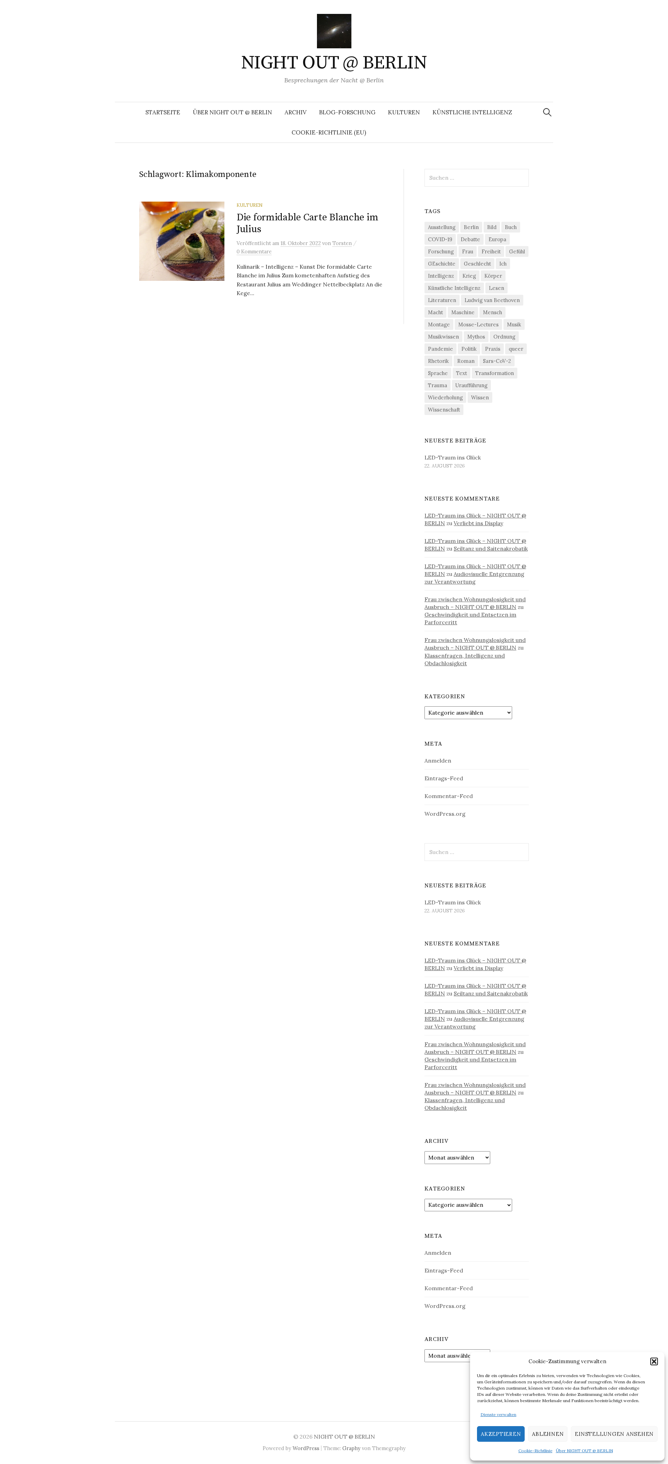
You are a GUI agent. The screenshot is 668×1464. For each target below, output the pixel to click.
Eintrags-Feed (443, 778)
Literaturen (442, 300)
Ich (503, 263)
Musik (514, 324)
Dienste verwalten (498, 1414)
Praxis (492, 348)
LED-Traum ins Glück (452, 457)
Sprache (438, 373)
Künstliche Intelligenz (472, 112)
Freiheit (491, 251)
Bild (491, 227)
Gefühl (517, 251)
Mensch (492, 312)
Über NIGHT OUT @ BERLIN (584, 1450)
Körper (493, 276)
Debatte (470, 239)
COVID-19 (440, 239)
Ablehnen (548, 1434)
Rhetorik (438, 361)
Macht (435, 312)
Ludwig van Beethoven (492, 300)
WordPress (306, 1448)
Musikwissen (443, 336)
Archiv (296, 112)
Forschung (441, 251)
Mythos (476, 336)
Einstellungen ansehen (614, 1434)
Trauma (437, 385)
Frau (467, 251)
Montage (439, 324)
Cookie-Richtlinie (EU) (329, 132)
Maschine (463, 312)
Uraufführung (471, 385)
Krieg (469, 276)
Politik (469, 348)
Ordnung (504, 336)
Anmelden (437, 760)
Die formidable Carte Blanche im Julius (307, 223)
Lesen (496, 288)
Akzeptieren (501, 1434)
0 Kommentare (254, 251)
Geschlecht (477, 263)
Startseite (162, 112)
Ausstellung (441, 227)
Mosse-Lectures (478, 324)
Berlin (471, 227)
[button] (654, 1361)
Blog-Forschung (347, 112)
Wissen (480, 397)
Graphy (351, 1448)
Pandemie (440, 348)
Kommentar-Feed (448, 795)
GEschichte (441, 263)
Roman (466, 361)
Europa (497, 239)
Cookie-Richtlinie (535, 1450)
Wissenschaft (444, 409)
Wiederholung (445, 397)
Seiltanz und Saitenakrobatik (491, 548)
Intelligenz (441, 276)
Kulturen (404, 112)
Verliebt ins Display (478, 523)
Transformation (494, 373)
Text (461, 373)
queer (516, 348)
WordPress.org (445, 813)
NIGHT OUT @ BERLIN (334, 63)
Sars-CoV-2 (497, 361)
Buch (511, 227)
